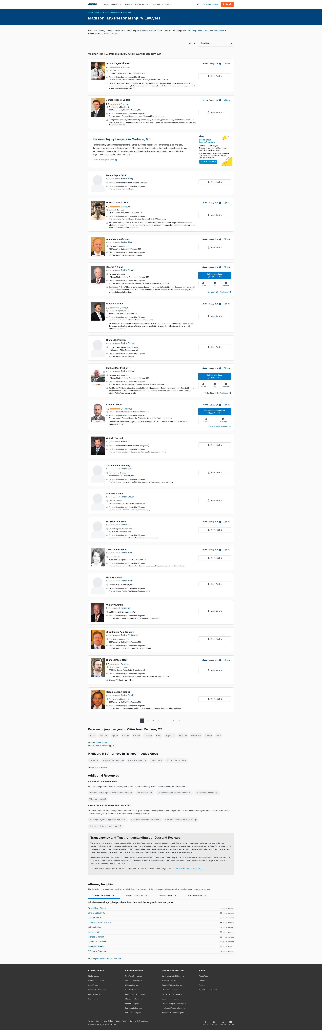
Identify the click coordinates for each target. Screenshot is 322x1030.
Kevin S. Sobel (114, 404)
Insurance (93, 760)
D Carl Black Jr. (95, 918)
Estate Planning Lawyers (172, 994)
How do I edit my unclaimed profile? (105, 826)
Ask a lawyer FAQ (145, 793)
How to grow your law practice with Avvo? (107, 820)
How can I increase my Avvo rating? (181, 820)
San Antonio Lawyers (133, 1008)
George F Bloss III (96, 946)
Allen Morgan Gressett (118, 239)
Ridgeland (196, 735)
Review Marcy (127, 178)
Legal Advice (93, 985)
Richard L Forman (116, 340)
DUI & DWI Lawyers (170, 990)
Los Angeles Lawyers (133, 981)
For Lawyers (93, 999)
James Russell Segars (118, 100)
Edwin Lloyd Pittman (97, 908)
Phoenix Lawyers (132, 1003)
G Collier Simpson (116, 521)
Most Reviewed (168, 895)
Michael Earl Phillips (117, 368)
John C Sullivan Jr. (96, 913)
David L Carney (114, 303)
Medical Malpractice (137, 760)
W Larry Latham (114, 605)
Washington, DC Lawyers (135, 994)
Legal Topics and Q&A (160, 4)
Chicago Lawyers (132, 985)
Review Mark (126, 581)
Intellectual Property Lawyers (173, 1008)
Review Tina (126, 553)
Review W (125, 608)
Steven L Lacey (114, 493)
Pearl (158, 735)
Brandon (103, 735)
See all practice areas (97, 767)
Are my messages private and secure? (174, 793)
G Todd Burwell (114, 438)
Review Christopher (129, 635)
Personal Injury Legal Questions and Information (110, 793)
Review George (128, 270)
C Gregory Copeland (97, 951)
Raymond (170, 735)
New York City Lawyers (134, 976)
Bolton (92, 735)
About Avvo (203, 976)
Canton (125, 735)
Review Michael (128, 371)
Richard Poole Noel (116, 660)
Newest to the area (136, 895)
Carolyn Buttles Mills (97, 942)
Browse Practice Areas (97, 990)
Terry (218, 735)
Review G (125, 441)
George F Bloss (114, 267)
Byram (115, 735)
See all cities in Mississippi (100, 746)
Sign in (228, 4)
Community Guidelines (139, 1021)
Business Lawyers (169, 981)
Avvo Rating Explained (208, 990)
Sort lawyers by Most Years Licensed (104, 958)
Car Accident (156, 760)
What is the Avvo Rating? (207, 793)
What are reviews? (97, 799)
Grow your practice (210, 4)
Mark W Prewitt (114, 577)
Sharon (208, 735)
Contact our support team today (188, 868)
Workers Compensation (113, 760)
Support (202, 985)
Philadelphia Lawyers (133, 999)
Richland (183, 735)
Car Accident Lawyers (170, 999)
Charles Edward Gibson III (99, 922)
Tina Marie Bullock (116, 549)
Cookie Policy (121, 1021)
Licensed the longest (103, 895)
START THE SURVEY (208, 162)
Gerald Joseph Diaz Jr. (118, 692)
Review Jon (126, 469)
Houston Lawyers (132, 990)
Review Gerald (127, 695)
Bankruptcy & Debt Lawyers (173, 976)
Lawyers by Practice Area (135, 4)
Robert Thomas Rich (117, 202)
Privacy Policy (107, 1021)
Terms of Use (93, 1021)
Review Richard (128, 343)
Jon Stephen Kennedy (118, 465)
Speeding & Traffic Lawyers (173, 1013)
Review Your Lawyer (96, 981)
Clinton (136, 735)
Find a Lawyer (93, 976)
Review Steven (127, 497)
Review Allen (126, 242)
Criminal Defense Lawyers (172, 985)
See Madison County (97, 742)
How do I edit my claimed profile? (145, 820)
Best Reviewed (197, 895)
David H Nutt (93, 932)
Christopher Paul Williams (120, 632)
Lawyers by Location (111, 4)
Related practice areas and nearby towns (206, 31)
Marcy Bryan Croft (116, 175)
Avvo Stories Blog (95, 994)
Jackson (148, 735)
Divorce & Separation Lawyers (174, 1003)
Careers (202, 981)
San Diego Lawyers (133, 1013)
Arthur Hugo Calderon (118, 63)
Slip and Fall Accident (176, 760)
